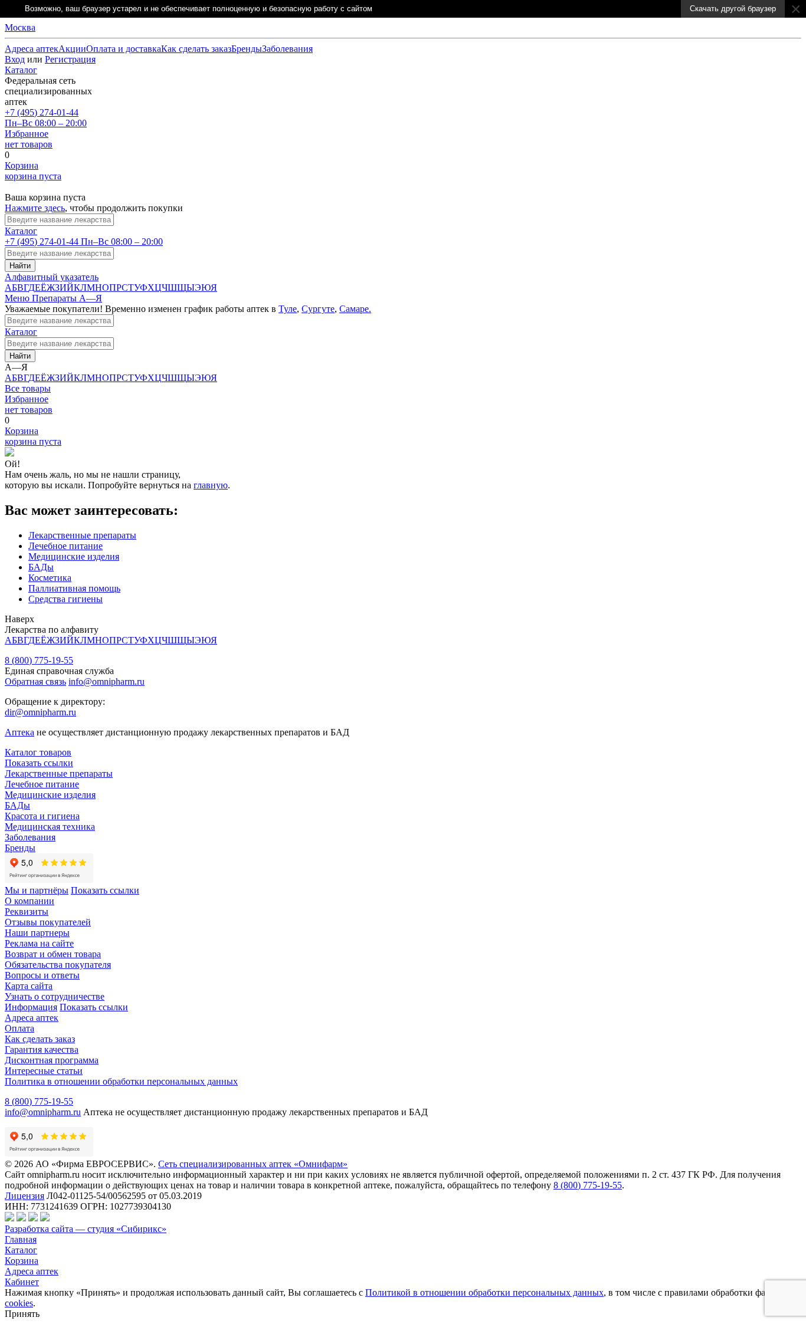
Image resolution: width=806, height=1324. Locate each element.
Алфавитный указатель (52, 277)
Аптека (19, 732)
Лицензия (24, 1196)
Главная (21, 1239)
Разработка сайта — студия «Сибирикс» (85, 1229)
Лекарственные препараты (82, 535)
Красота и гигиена (42, 816)
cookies (19, 1303)
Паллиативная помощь (74, 588)
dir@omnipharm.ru (40, 712)
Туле (288, 309)
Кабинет (22, 1282)
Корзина (21, 1261)
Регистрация (70, 59)
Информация (31, 1007)
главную (211, 485)
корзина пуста (33, 170)
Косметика (49, 578)
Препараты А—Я (67, 298)
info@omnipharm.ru (106, 681)
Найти (20, 265)
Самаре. (355, 309)
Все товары (28, 388)
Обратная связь (35, 681)
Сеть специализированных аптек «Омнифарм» (253, 1164)
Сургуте (318, 309)
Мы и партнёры (36, 890)
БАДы (41, 567)
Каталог (21, 70)
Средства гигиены (65, 599)
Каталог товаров (38, 752)
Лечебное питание (65, 546)
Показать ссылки (39, 763)
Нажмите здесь (35, 208)
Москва (20, 27)
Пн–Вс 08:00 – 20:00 (46, 117)
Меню (18, 298)
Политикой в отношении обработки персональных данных (484, 1292)
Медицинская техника (50, 827)
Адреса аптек (31, 1271)
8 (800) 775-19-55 (39, 660)
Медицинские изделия (73, 556)
